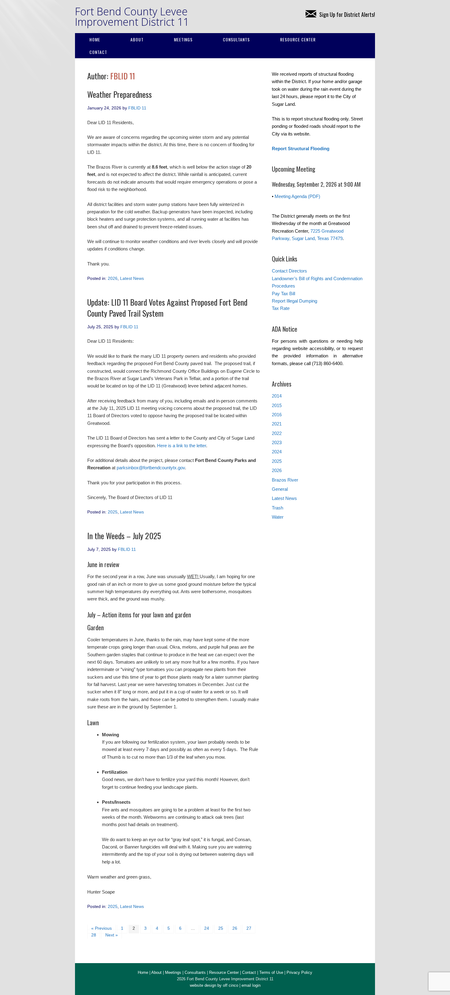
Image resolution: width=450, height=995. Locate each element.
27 (248, 928)
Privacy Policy (299, 972)
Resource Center (298, 39)
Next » (111, 934)
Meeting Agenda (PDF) (297, 196)
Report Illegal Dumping (294, 300)
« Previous (101, 928)
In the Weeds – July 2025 (124, 536)
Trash (277, 507)
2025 (113, 511)
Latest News (132, 278)
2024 (277, 451)
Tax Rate (281, 308)
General (280, 489)
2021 (277, 423)
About (137, 39)
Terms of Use (271, 972)
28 (93, 934)
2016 (277, 414)
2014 (277, 395)
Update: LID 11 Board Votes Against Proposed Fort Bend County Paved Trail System (167, 307)
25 (220, 928)
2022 (277, 433)
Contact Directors (289, 270)
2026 (113, 278)
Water (277, 517)
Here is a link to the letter (181, 445)
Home (94, 39)
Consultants (236, 39)
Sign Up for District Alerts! (347, 14)
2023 (277, 442)
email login (251, 985)
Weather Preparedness (119, 94)
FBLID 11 (122, 76)
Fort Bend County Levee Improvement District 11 (132, 16)
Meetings (183, 39)
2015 (277, 405)
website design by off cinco (214, 985)
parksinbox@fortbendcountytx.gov (151, 467)
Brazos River (285, 479)
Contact (98, 52)
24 (206, 928)
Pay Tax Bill (283, 293)
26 (234, 928)
